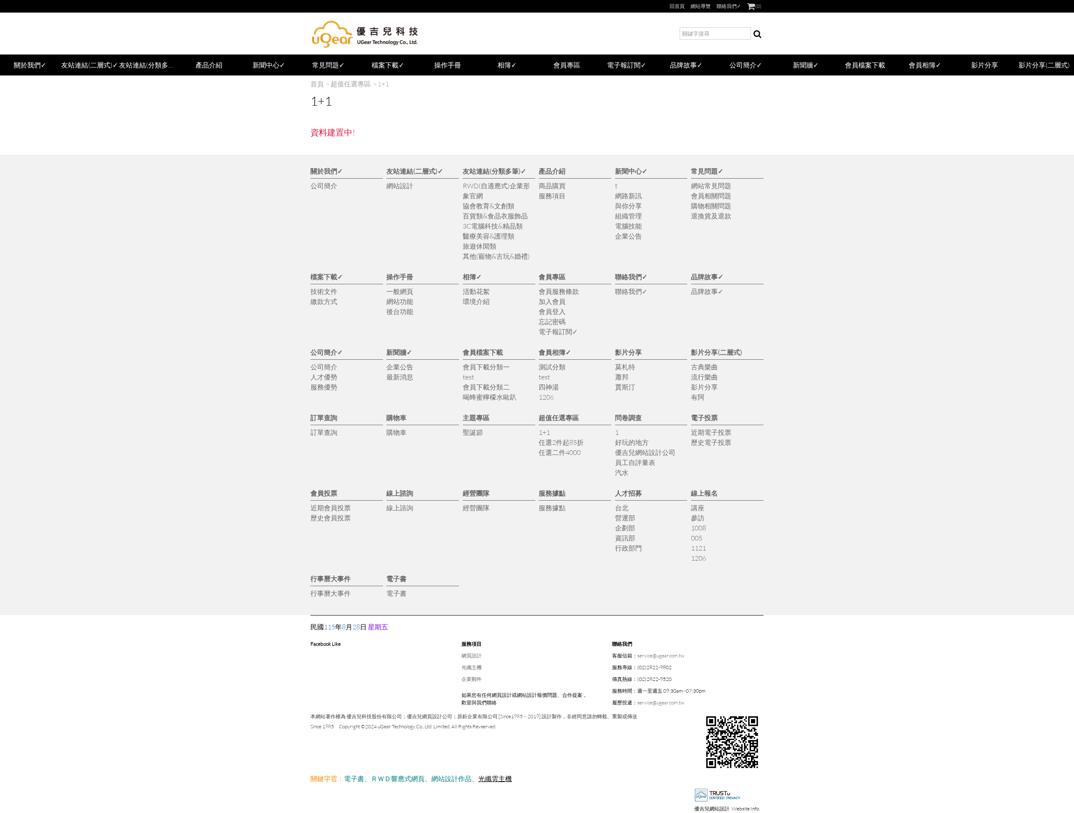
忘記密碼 (552, 321)
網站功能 (399, 301)
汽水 (621, 472)
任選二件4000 (560, 452)
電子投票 (704, 417)
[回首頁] (365, 33)
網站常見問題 (711, 186)
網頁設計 (471, 655)
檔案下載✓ (388, 65)
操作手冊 (447, 65)
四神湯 (549, 387)
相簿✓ (507, 65)
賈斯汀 (625, 387)
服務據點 (552, 493)
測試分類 (552, 367)
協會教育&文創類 (488, 206)
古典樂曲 (704, 367)
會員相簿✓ (925, 65)
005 (696, 538)
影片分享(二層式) (1044, 65)
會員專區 (566, 65)
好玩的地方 (632, 442)
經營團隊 (476, 493)
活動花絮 (476, 291)
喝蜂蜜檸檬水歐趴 (489, 397)
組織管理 (628, 216)
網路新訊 (628, 196)
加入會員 (552, 301)
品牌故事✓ (686, 65)
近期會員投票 (330, 508)
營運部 (625, 518)
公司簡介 (323, 186)
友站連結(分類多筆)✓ (149, 65)
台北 (621, 508)
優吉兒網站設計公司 (645, 452)
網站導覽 (701, 6)
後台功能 (399, 311)
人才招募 (628, 493)
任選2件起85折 (561, 442)
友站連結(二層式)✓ (89, 65)
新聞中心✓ (269, 65)
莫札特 (625, 367)
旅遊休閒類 (479, 246)
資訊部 (625, 538)
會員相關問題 (711, 196)
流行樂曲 (704, 377)
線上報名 (704, 493)
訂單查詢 (323, 417)
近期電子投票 (711, 432)
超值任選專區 (351, 84)
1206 (546, 397)
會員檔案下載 (865, 65)
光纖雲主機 (495, 778)
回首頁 (677, 6)
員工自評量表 (635, 462)
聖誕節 (473, 432)
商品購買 (552, 186)
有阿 (697, 397)
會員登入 (552, 311)
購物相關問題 (711, 206)
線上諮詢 (399, 493)
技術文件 (323, 291)
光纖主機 (471, 667)
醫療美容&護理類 (488, 236)
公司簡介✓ (746, 65)
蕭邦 (621, 377)
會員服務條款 (559, 291)
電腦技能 (628, 226)
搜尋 (757, 33)
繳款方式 (323, 301)
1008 (698, 528)
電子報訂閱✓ (626, 65)
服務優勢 (323, 387)
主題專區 (476, 417)
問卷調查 (628, 417)
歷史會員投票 (330, 518)
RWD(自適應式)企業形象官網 (496, 191)
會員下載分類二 (486, 387)
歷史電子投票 (711, 442)
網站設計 (399, 186)
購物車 (396, 417)
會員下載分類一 (486, 367)
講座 (697, 508)
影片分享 (984, 65)
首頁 (317, 84)
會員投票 (323, 493)
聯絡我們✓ (729, 6)
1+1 (544, 432)
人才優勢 (323, 377)
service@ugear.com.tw (660, 655)
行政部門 (628, 548)
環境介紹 (476, 301)
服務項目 (552, 196)
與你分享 (628, 206)
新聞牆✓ (806, 65)
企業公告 (628, 236)
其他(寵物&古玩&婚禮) (496, 256)
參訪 (697, 518)
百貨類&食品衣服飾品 (495, 216)
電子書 (396, 578)
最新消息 (399, 377)
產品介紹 (209, 65)
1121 (698, 548)
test (468, 377)
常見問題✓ (328, 65)
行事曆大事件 (330, 578)
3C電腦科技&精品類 (493, 226)
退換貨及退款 (711, 216)
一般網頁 (399, 291)
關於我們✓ (30, 65)
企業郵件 (471, 679)
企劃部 (625, 528)
